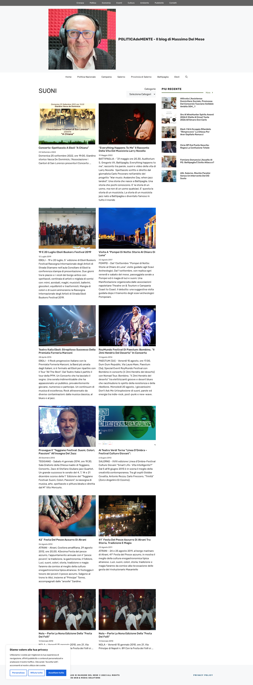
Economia (106, 3)
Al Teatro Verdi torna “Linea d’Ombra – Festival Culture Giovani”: (123, 452)
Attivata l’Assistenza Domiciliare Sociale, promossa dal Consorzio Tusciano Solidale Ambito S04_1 (197, 102)
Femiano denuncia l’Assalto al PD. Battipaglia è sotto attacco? (197, 161)
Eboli (177, 77)
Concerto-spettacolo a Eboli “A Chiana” (64, 147)
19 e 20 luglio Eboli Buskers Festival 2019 (65, 252)
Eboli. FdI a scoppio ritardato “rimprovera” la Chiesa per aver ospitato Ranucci (195, 132)
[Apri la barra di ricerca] (186, 76)
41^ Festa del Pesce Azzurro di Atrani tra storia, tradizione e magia (125, 541)
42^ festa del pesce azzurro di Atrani (62, 539)
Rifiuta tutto (36, 673)
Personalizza (18, 673)
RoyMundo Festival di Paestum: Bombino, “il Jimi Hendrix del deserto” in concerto (126, 351)
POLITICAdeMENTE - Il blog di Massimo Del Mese (161, 39)
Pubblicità (159, 3)
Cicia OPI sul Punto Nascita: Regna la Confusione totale (195, 146)
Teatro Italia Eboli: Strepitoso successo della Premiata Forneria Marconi (67, 351)
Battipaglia (163, 77)
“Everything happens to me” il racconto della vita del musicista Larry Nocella (124, 149)
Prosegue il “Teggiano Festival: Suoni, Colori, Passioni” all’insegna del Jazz (67, 452)
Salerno (121, 77)
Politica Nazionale (86, 77)
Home (68, 77)
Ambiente (144, 3)
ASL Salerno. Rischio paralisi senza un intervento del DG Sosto (195, 176)
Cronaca (80, 3)
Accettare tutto (56, 673)
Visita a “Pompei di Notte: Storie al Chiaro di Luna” (127, 253)
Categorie (150, 88)
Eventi (119, 3)
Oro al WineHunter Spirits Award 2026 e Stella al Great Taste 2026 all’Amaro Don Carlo (197, 117)
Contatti (173, 3)
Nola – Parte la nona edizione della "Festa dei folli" (125, 635)
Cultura (131, 3)
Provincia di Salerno (141, 77)
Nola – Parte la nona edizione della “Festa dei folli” (65, 635)
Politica (93, 3)
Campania (106, 77)
